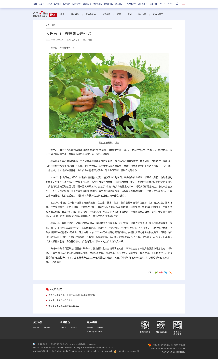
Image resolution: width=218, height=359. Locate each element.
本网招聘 (47, 327)
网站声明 (90, 327)
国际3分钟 (76, 4)
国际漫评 (57, 4)
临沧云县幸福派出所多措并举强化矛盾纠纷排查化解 (71, 295)
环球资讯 (63, 327)
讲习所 (49, 4)
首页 (35, 4)
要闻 (62, 14)
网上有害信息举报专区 (94, 332)
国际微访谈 (87, 4)
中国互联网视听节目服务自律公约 (44, 351)
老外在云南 (91, 14)
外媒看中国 (108, 4)
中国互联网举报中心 (43, 344)
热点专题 (142, 14)
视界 (119, 14)
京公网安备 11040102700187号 (128, 351)
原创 (130, 14)
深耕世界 (130, 4)
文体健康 (141, 4)
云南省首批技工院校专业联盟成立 (63, 306)
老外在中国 (97, 4)
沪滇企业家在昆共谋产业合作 (61, 300)
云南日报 (75, 40)
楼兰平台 (153, 4)
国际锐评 (66, 4)
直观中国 (106, 14)
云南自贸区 (158, 14)
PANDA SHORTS (166, 4)
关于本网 (36, 327)
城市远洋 (75, 14)
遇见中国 (118, 4)
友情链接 (100, 327)
